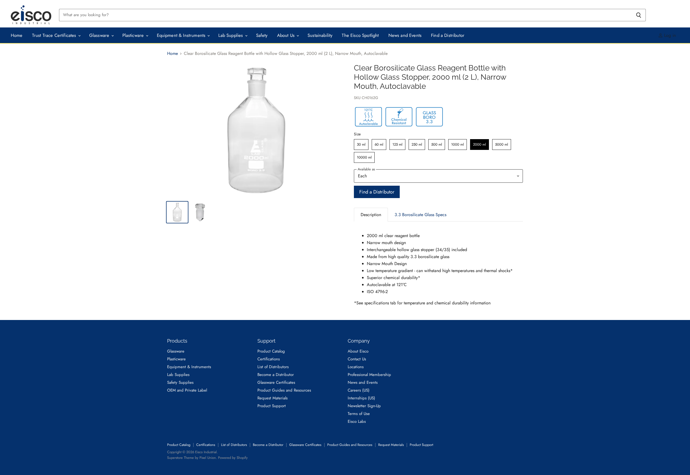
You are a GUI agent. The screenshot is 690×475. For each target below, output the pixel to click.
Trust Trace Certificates (55, 35)
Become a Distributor (275, 375)
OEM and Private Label (187, 390)
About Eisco (358, 351)
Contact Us (357, 359)
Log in (669, 35)
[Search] (639, 15)
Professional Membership (369, 375)
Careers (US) (359, 390)
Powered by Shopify (233, 457)
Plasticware (133, 35)
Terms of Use (359, 414)
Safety (262, 35)
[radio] (361, 144)
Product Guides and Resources (284, 390)
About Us (286, 35)
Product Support (271, 406)
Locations (356, 367)
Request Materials (272, 398)
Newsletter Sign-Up (364, 406)
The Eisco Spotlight (360, 35)
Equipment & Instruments (182, 35)
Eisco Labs (357, 421)
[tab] (371, 214)
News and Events (405, 35)
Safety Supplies (180, 382)
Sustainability (320, 35)
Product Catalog (271, 351)
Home (17, 35)
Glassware (100, 35)
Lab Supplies (231, 35)
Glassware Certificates (276, 382)
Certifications (268, 359)
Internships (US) (361, 398)
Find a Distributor (447, 35)
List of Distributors (273, 367)
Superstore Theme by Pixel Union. (192, 457)
